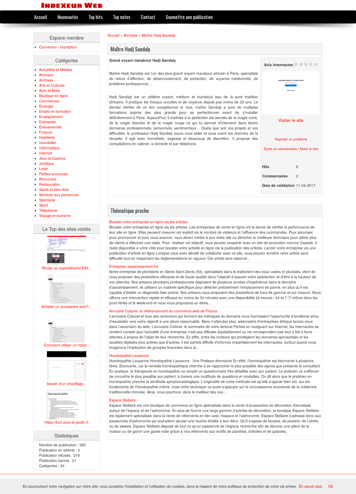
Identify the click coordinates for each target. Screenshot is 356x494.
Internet (45, 153)
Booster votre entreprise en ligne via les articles (148, 221)
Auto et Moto (49, 90)
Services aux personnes (59, 194)
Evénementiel (50, 126)
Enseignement (51, 116)
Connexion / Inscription (58, 47)
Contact (148, 16)
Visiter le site (290, 120)
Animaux (46, 74)
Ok (330, 486)
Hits (265, 166)
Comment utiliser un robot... (67, 345)
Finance (45, 132)
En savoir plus (310, 486)
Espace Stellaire (122, 400)
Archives (46, 80)
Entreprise (47, 121)
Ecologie (46, 106)
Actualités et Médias (55, 69)
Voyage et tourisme (55, 215)
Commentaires (275, 175)
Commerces (49, 100)
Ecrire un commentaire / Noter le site (291, 148)
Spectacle (47, 199)
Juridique (46, 163)
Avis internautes (278, 64)
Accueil (40, 16)
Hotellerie (47, 137)
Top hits (95, 16)
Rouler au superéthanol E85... (66, 267)
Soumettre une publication (189, 16)
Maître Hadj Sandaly (158, 35)
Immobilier (47, 142)
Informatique (49, 147)
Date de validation (278, 185)
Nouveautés (68, 16)
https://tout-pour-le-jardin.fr (67, 422)
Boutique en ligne (53, 95)
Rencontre (47, 179)
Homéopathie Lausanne (129, 355)
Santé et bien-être (54, 189)
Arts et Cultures (52, 85)
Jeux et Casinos (52, 158)
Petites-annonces (53, 173)
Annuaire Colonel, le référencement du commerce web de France (163, 310)
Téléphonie (48, 210)
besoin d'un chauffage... (66, 383)
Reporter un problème (291, 139)
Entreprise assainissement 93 (133, 266)
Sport (43, 205)
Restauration (49, 184)
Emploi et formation (55, 111)
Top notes (121, 16)
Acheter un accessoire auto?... (66, 306)
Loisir (43, 168)
